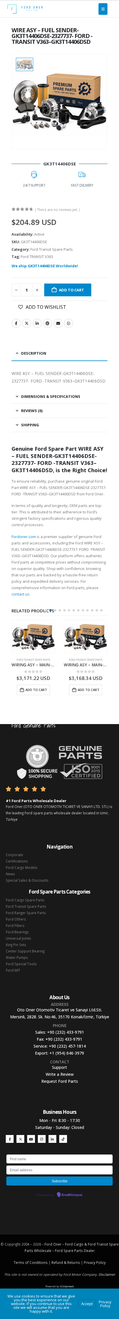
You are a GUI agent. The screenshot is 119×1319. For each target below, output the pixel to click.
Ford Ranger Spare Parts (26, 912)
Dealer (89, 1250)
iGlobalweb (67, 1286)
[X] (20, 1139)
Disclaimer (106, 1274)
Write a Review (60, 1074)
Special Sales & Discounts (27, 880)
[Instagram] (42, 1139)
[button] (46, 610)
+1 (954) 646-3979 (66, 1053)
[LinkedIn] (52, 1139)
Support (59, 1067)
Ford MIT (13, 970)
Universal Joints (18, 938)
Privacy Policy (95, 1262)
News (10, 873)
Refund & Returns (65, 1262)
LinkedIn (37, 323)
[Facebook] (10, 1139)
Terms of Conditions (31, 1262)
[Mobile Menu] (102, 9)
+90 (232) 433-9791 (65, 1032)
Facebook (16, 323)
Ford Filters (15, 925)
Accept (87, 1303)
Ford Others (16, 919)
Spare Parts (73, 1250)
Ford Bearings (17, 932)
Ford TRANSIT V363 (37, 256)
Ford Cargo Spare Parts (25, 900)
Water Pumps (17, 957)
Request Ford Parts (59, 1081)
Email (58, 323)
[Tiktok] (63, 1139)
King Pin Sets (16, 944)
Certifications (17, 861)
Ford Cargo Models (22, 867)
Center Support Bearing (25, 951)
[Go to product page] (33, 636)
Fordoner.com (24, 536)
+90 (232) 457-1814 (67, 1046)
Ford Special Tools (21, 963)
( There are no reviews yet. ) (57, 209)
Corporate (14, 854)
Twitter (26, 323)
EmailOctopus (72, 1195)
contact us (20, 594)
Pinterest (47, 323)
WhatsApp (68, 323)
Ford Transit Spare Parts (51, 249)
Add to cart (71, 290)
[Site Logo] (25, 9)
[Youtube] (31, 1139)
